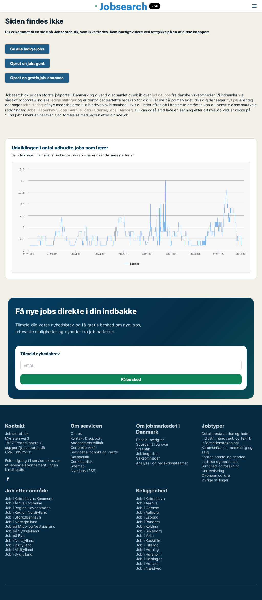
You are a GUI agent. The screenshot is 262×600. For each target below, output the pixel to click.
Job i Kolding (147, 526)
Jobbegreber (147, 453)
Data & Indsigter (150, 440)
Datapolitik (80, 457)
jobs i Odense (95, 110)
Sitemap (78, 466)
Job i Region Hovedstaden (28, 507)
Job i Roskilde (148, 540)
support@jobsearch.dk (25, 447)
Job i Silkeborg (149, 531)
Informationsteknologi (220, 443)
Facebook (8, 479)
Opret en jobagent (27, 63)
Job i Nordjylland (19, 540)
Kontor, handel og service (223, 457)
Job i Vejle (145, 535)
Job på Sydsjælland (22, 531)
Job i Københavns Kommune (29, 498)
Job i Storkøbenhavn (23, 517)
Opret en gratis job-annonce (37, 77)
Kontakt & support (86, 438)
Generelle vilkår (84, 447)
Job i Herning (147, 549)
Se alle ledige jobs (27, 48)
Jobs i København (42, 110)
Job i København (150, 498)
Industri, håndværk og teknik (227, 438)
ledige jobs (161, 95)
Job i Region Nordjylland (26, 512)
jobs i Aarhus (71, 110)
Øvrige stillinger (215, 480)
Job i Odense (147, 507)
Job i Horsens (148, 563)
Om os (76, 433)
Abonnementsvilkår (87, 443)
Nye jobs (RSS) (84, 470)
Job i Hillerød (147, 545)
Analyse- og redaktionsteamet (162, 463)
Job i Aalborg (147, 512)
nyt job (232, 100)
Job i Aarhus (146, 503)
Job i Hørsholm (149, 554)
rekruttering (33, 105)
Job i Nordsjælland (21, 522)
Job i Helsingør (149, 559)
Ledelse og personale (220, 461)
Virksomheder (148, 458)
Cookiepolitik (82, 461)
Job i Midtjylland (19, 549)
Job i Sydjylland (18, 554)
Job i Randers (148, 522)
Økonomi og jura (216, 475)
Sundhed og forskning (221, 466)
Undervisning (213, 470)
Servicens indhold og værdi (94, 452)
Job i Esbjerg (147, 517)
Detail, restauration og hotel (225, 433)
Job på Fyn (15, 535)
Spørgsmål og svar (152, 444)
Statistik (143, 449)
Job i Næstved (149, 568)
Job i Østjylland (18, 545)
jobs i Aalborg (121, 110)
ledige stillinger (63, 100)
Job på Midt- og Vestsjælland (30, 526)
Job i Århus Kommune (23, 503)
